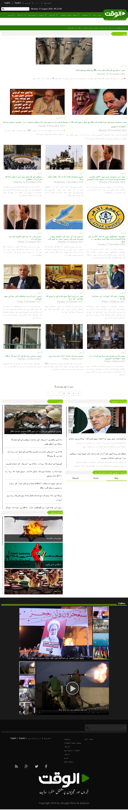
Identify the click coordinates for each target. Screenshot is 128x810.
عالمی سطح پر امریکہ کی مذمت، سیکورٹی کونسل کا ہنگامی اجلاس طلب (36, 441)
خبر (60, 401)
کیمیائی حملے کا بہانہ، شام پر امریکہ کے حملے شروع (34, 463)
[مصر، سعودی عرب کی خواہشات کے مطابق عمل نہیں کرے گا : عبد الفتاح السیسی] (99, 102)
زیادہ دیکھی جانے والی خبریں (110, 472)
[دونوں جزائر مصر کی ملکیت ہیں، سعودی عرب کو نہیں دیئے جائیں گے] (64, 217)
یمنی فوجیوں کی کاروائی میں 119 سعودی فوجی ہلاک (35, 431)
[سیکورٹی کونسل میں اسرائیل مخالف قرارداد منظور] (22, 157)
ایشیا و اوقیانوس (36, 15)
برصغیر (85, 15)
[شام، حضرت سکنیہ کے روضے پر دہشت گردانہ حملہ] (101, 626)
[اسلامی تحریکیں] (33, 555)
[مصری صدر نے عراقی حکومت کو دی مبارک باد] (22, 217)
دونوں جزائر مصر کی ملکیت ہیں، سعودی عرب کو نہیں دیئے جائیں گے (65, 237)
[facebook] (46, 766)
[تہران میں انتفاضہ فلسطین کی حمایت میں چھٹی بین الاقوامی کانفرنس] (101, 653)
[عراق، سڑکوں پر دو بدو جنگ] (27, 668)
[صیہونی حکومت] (33, 529)
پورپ (10, 15)
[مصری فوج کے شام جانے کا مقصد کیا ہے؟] (64, 157)
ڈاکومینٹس (56, 513)
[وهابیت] (33, 581)
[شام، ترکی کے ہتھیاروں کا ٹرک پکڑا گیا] (27, 694)
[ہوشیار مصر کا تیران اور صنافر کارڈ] (105, 276)
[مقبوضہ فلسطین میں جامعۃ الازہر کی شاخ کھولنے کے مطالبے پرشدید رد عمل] (105, 217)
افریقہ (52, 15)
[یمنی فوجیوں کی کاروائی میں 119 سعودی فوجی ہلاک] (33, 419)
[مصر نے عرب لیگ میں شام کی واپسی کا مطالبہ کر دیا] (64, 276)
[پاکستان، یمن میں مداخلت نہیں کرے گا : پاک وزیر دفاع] (97, 420)
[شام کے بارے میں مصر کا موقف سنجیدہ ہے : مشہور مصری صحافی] (37, 102)
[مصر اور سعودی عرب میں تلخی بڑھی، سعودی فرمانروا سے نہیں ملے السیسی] (105, 157)
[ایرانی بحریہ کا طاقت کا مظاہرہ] (101, 639)
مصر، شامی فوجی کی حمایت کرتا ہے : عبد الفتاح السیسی (107, 357)
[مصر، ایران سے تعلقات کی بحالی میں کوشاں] (22, 276)
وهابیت (57, 590)
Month (75, 478)
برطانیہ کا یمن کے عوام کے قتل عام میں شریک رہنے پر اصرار (34, 497)
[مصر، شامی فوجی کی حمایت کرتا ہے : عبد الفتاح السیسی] (105, 336)
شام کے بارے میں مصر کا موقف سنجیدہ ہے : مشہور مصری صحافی (34, 122)
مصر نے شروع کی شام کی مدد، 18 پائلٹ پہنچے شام (100, 70)
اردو (37, 3)
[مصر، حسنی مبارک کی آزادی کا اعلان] (22, 336)
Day (116, 478)
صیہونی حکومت (54, 538)
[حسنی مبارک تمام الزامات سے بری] (64, 336)
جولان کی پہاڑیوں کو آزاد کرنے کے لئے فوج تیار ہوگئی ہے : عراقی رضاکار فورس (98, 455)
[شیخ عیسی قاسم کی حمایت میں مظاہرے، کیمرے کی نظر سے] (101, 612)
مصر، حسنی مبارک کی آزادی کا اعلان (23, 356)
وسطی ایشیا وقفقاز (68, 15)
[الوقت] (115, 16)
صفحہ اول (97, 15)
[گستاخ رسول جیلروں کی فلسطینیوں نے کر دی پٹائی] (27, 708)
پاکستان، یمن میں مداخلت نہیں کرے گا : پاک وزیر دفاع (97, 438)
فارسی (28, 3)
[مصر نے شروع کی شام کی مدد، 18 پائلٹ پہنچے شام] (64, 51)
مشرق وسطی (96, 21)
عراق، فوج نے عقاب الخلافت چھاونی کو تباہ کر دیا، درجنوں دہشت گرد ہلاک (35, 485)
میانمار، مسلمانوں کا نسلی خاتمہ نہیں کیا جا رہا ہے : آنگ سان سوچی (33, 473)
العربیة (48, 3)
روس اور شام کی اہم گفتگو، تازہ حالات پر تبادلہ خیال (34, 507)
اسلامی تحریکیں (53, 564)
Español (18, 3)
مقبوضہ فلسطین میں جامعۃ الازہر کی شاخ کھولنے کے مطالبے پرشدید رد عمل (106, 238)
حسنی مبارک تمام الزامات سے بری (66, 356)
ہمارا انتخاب (119, 401)
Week (95, 478)
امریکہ (20, 15)
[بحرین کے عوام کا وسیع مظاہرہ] (27, 681)
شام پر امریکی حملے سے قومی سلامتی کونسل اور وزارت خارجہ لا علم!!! (35, 453)
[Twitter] (36, 766)
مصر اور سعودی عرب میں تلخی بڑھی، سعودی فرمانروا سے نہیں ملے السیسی (106, 177)
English (7, 3)
